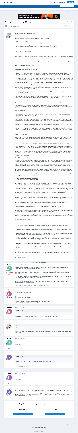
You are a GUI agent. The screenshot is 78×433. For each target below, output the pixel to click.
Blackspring (9, 307)
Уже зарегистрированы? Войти (60, 2)
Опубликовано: (20, 31)
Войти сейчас (55, 413)
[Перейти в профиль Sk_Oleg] (9, 342)
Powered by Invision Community (39, 431)
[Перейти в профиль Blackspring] (9, 311)
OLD (9, 289)
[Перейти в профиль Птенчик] (9, 377)
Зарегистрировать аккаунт (23, 413)
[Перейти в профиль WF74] (6, 25)
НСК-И (9, 322)
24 (9, 348)
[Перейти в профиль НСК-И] (9, 326)
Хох (9, 353)
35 (9, 274)
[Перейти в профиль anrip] (9, 392)
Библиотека (17, 26)
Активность (13, 6)
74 (9, 397)
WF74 (12, 25)
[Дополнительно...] (72, 31)
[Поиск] (73, 6)
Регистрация (71, 2)
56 (9, 383)
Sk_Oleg (9, 338)
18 (9, 363)
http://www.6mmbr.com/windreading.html (27, 33)
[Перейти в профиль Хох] (9, 357)
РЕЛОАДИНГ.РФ (8, 2)
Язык (39, 429)
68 (9, 40)
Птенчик (9, 373)
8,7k (10, 331)
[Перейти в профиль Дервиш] (9, 268)
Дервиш (9, 264)
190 (9, 299)
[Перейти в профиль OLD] (9, 293)
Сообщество (7, 6)
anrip (9, 388)
